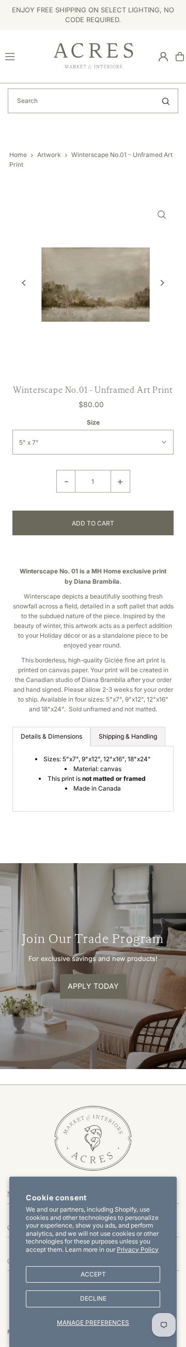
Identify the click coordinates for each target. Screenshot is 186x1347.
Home (18, 155)
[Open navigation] (24, 56)
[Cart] (180, 56)
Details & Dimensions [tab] (51, 736)
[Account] (163, 56)
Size (93, 422)
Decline (93, 1298)
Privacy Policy (138, 1249)
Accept (93, 1274)
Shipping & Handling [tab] (128, 736)
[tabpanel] (92, 779)
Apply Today (93, 986)
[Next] (162, 282)
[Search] (165, 101)
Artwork (49, 155)
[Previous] (24, 282)
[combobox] (93, 101)
